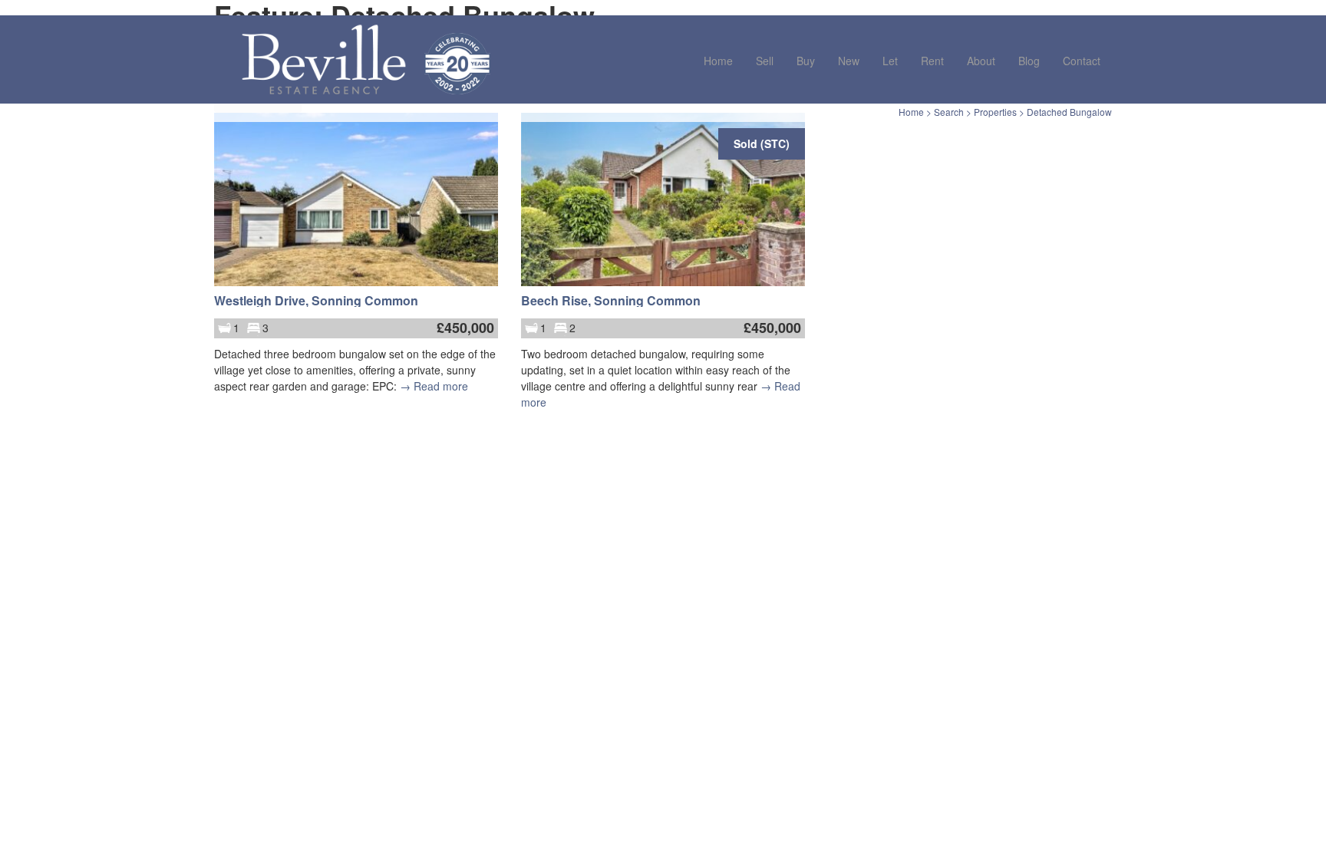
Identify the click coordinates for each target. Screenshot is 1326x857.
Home (718, 60)
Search (949, 111)
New (848, 60)
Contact (1081, 60)
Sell (765, 60)
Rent (932, 60)
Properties (995, 111)
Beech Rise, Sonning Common (611, 300)
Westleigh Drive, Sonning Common (316, 300)
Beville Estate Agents (323, 59)
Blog (1029, 60)
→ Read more (434, 386)
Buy (806, 60)
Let (890, 60)
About (981, 60)
